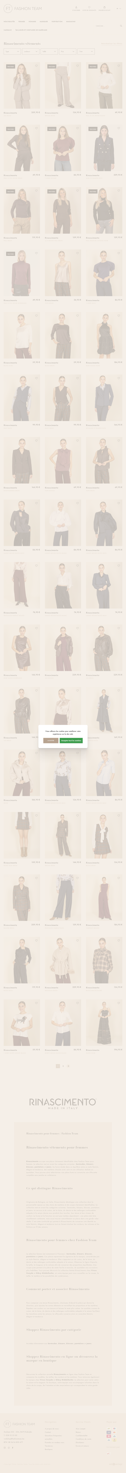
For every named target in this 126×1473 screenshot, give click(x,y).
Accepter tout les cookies (71, 740)
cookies (62, 731)
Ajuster (51, 740)
